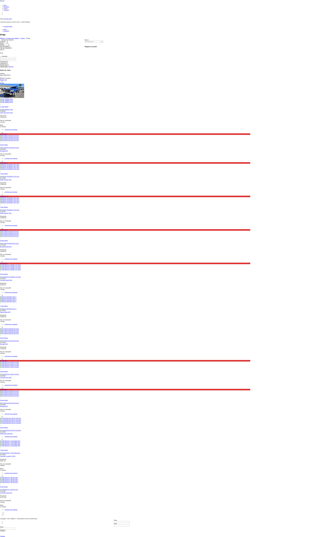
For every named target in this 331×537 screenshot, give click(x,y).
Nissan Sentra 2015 (5, 312)
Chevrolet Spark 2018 (6, 280)
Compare (2, 536)
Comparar (6, 10)
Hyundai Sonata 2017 (6, 246)
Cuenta (5, 8)
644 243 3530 (8, 19)
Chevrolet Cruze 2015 (6, 493)
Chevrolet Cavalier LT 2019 (7, 456)
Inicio (5, 5)
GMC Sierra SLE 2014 (6, 112)
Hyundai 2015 (4, 151)
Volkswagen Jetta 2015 (6, 433)
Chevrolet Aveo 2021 (6, 377)
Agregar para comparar (10, 129)
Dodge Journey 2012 (5, 179)
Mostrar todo (3, 80)
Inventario (6, 7)
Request (3, 530)
